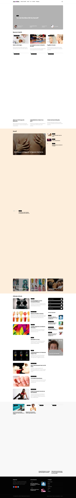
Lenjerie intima (33, 389)
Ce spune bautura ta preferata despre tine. (38, 353)
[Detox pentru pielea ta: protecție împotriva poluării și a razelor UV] (61, 317)
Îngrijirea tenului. (51, 45)
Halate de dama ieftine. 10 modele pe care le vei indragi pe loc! (52, 334)
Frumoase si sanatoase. (36, 378)
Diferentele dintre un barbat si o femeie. (57, 145)
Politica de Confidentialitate (56, 496)
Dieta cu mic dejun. (17, 45)
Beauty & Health (23, 1)
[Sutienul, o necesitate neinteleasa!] (55, 285)
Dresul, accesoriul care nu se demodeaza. (38, 392)
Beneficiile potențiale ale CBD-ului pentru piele (52, 323)
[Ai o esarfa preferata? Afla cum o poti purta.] (21, 285)
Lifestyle (33, 1)
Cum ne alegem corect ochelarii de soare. (36, 301)
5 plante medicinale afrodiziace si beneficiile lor (53, 329)
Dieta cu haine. (34, 289)
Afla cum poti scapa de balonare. (18, 120)
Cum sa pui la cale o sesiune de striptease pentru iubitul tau (24, 213)
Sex (30, 1)
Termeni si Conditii (49, 496)
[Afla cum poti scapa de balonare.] (21, 86)
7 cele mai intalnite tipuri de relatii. (57, 136)
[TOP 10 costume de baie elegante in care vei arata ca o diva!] (18, 407)
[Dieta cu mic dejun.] (21, 39)
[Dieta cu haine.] (38, 285)
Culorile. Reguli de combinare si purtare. (38, 327)
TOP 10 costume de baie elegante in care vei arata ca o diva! (18, 413)
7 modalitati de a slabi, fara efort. (36, 120)
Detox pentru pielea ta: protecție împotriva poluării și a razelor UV (52, 317)
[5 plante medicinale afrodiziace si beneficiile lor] (61, 328)
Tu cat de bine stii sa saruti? (27, 18)
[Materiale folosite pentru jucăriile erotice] (43, 490)
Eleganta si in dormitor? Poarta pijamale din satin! (31, 413)
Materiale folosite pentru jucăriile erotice (34, 490)
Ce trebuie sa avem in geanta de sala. (37, 45)
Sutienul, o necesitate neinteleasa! (53, 289)
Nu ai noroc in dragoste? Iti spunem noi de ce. (28, 152)
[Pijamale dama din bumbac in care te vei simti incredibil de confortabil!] (57, 437)
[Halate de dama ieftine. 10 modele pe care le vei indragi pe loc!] (61, 333)
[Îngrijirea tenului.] (55, 39)
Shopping (37, 1)
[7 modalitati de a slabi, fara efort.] (38, 86)
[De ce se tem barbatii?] (55, 347)
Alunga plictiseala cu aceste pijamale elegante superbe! (44, 472)
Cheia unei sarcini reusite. (53, 120)
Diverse (50, 315)
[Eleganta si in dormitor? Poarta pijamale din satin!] (31, 407)
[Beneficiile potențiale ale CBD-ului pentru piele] (61, 323)
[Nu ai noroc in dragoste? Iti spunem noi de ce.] (29, 144)
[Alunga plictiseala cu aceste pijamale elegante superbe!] (44, 437)
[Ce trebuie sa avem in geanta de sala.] (38, 39)
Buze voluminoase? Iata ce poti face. (38, 366)
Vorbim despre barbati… (56, 140)
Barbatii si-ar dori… (35, 339)
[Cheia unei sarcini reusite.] (55, 86)
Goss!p (28, 1)
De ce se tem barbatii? (54, 353)
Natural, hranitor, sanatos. (37, 313)
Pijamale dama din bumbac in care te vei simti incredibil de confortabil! (57, 472)
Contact (61, 496)
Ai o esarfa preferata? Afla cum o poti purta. (21, 289)
